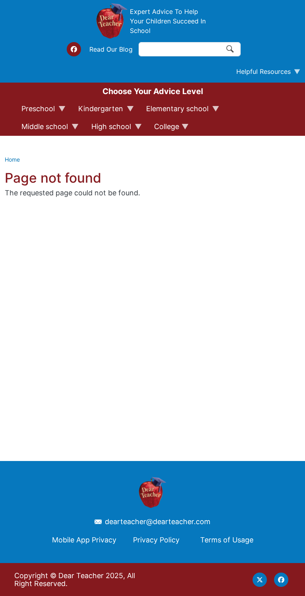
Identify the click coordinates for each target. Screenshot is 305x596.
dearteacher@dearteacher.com (157, 522)
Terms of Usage (226, 540)
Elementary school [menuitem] (173, 111)
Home (12, 159)
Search (230, 49)
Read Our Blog (111, 49)
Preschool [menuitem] (34, 111)
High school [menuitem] (107, 129)
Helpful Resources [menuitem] (260, 73)
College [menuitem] (163, 129)
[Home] (112, 21)
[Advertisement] (267, 295)
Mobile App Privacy (84, 540)
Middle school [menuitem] (41, 129)
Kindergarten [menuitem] (97, 111)
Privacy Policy (156, 540)
